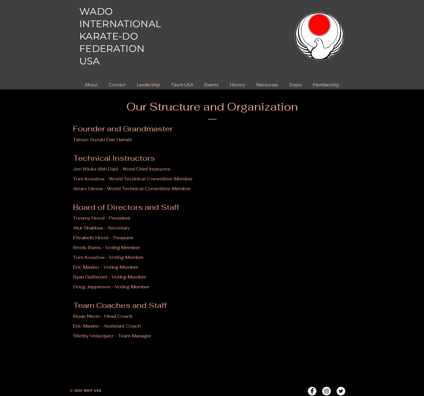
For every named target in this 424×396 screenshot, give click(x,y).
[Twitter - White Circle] (341, 391)
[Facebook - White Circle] (312, 391)
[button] (237, 85)
